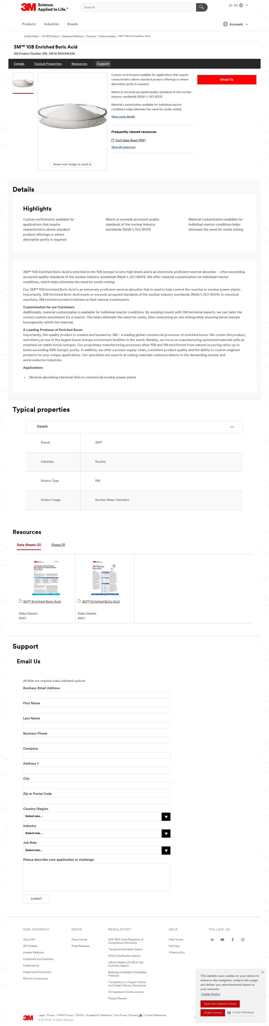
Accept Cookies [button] (213, 1013)
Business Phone (35, 733)
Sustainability (31, 965)
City (26, 779)
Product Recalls (117, 998)
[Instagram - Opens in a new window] (243, 940)
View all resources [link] (123, 147)
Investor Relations (33, 952)
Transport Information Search (125, 949)
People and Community (37, 972)
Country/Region (35, 809)
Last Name (31, 718)
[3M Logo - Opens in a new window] (45, 7)
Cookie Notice (210, 994)
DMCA (80, 1015)
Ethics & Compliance (35, 978)
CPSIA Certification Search (124, 956)
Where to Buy (177, 952)
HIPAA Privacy (65, 1015)
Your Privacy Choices (125, 1015)
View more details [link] (123, 116)
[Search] (202, 7)
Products (29, 24)
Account (236, 24)
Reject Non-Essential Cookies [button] (220, 1004)
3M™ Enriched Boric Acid (42, 602)
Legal (41, 1015)
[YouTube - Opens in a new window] (222, 940)
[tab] (29, 545)
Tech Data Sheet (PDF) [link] (130, 140)
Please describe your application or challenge (58, 860)
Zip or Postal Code (37, 794)
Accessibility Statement (99, 1015)
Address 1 (30, 763)
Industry (29, 826)
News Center (79, 939)
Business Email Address (41, 688)
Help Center (176, 939)
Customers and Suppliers (38, 959)
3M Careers (30, 946)
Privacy (51, 1015)
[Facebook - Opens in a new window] (232, 940)
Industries (51, 24)
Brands (72, 24)
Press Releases (81, 946)
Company (30, 748)
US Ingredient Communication (126, 992)
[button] (240, 1012)
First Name (31, 703)
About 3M (29, 939)
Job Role (30, 843)
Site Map (174, 946)
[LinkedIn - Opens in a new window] (212, 940)
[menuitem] (19, 64)
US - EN (233, 5)
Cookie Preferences (155, 1015)
